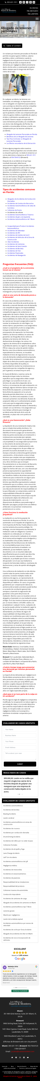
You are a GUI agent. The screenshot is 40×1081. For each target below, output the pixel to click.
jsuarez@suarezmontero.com (22, 1051)
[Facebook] (24, 2)
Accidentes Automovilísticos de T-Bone (21, 219)
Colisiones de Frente (14, 210)
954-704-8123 (16, 157)
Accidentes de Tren (14, 251)
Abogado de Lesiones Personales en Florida (22, 134)
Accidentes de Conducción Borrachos (20, 203)
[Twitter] (20, 2)
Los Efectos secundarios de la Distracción (21, 143)
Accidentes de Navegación (16, 255)
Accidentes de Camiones (16, 244)
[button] (3, 783)
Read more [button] (6, 983)
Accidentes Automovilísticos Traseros (20, 215)
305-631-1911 (31, 155)
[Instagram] (27, 2)
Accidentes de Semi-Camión (17, 246)
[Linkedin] (30, 2)
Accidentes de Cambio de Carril (18, 235)
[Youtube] (34, 2)
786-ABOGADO (32, 11)
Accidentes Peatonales (15, 253)
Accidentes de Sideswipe (16, 231)
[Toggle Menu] (37, 18)
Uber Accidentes (13, 242)
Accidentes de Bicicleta (15, 249)
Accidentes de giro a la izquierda (18, 217)
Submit (20, 764)
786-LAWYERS (33, 14)
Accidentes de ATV (13, 233)
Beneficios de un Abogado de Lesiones (20, 137)
